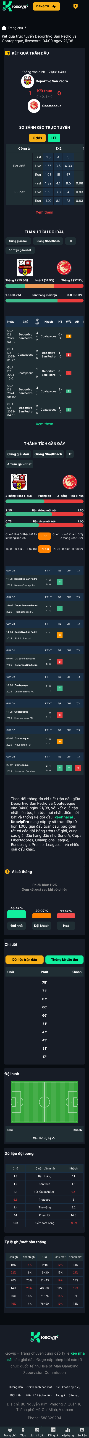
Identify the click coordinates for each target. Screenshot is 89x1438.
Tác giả (60, 1395)
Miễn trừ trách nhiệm (39, 1395)
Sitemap (74, 1395)
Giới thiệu (16, 1395)
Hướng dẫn (16, 1387)
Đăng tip (43, 6)
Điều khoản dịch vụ (67, 1387)
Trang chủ (15, 28)
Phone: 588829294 (44, 1418)
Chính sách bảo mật (39, 1387)
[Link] (15, 6)
